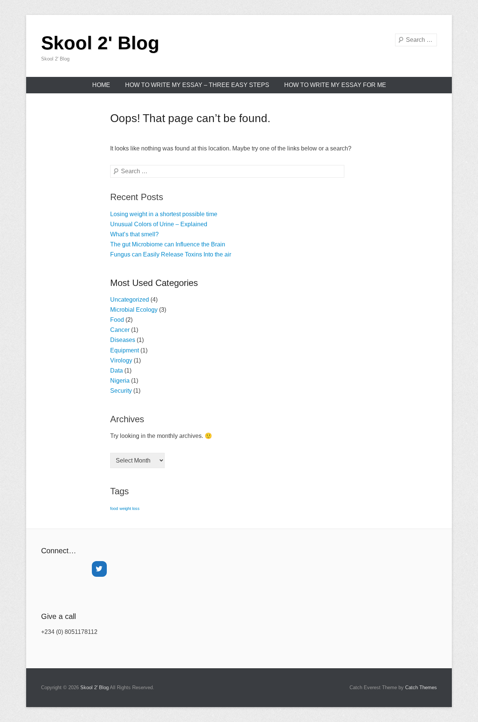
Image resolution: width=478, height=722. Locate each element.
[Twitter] (99, 569)
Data (116, 370)
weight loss (130, 508)
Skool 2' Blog (100, 42)
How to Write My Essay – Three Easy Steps (197, 85)
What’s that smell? (134, 234)
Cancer (120, 330)
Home (101, 85)
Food (117, 320)
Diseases (122, 340)
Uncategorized (129, 299)
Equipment (124, 350)
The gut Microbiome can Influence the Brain (167, 244)
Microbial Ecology (134, 309)
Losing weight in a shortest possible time (163, 214)
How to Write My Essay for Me (335, 85)
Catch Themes (421, 687)
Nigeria (120, 380)
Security (121, 391)
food (114, 508)
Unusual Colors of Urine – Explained (158, 224)
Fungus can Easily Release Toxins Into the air (170, 254)
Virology (121, 360)
